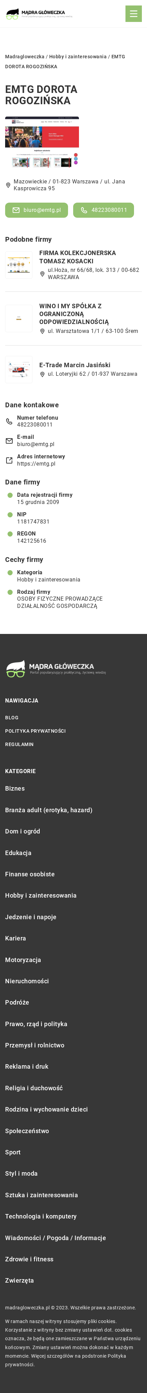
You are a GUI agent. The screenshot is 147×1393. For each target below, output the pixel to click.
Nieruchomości (27, 981)
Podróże (17, 1002)
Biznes (15, 788)
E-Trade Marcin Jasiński (75, 365)
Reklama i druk (26, 1066)
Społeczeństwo (27, 1130)
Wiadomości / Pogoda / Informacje (55, 1237)
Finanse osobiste (30, 874)
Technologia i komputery (41, 1216)
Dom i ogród (22, 831)
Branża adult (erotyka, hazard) (48, 810)
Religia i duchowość (34, 1088)
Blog (11, 717)
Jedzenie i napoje (31, 917)
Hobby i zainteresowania (49, 579)
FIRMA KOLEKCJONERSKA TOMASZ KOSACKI (77, 256)
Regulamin (19, 744)
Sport (13, 1152)
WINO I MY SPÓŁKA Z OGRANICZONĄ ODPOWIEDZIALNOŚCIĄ (74, 314)
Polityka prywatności (35, 731)
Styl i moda (21, 1173)
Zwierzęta (19, 1280)
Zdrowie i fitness (29, 1259)
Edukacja (18, 852)
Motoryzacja (23, 959)
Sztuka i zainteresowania (41, 1195)
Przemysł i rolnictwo (34, 1045)
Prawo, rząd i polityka (36, 1024)
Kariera (15, 938)
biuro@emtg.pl (42, 210)
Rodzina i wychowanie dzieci (46, 1109)
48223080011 (110, 210)
